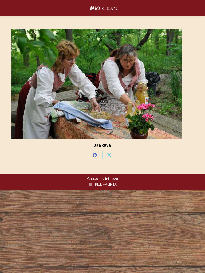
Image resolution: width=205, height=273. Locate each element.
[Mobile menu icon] (8, 8)
